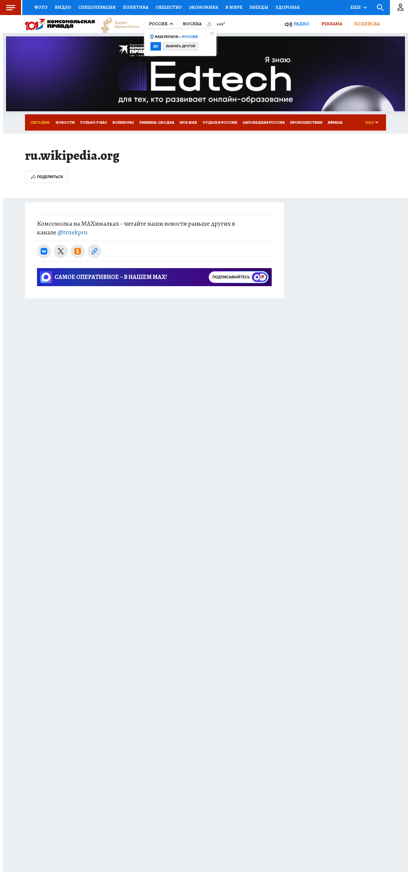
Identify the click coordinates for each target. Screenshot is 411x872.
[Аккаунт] (400, 7)
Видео (63, 7)
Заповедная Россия (264, 122)
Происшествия (306, 122)
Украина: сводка (156, 122)
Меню (10, 7)
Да (155, 46)
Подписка (367, 24)
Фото (41, 7)
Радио (301, 24)
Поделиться (50, 177)
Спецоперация (97, 7)
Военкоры (123, 122)
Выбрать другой (180, 46)
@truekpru (72, 232)
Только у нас (93, 122)
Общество (169, 7)
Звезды (258, 7)
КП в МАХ (188, 122)
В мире (233, 7)
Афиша (335, 122)
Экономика (203, 7)
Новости (65, 122)
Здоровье (288, 7)
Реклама (331, 24)
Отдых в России (219, 122)
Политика (135, 7)
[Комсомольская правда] (60, 24)
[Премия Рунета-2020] (117, 24)
